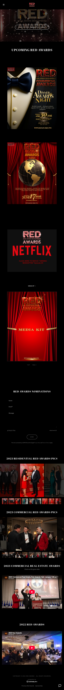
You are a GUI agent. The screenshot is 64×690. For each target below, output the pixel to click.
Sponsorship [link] (38, 686)
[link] (32, 4)
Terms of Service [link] (46, 442)
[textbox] (32, 401)
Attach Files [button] (12, 430)
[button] (3, 4)
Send (32, 437)
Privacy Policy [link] (37, 442)
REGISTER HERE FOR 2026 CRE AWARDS (32, 27)
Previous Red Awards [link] (28, 686)
